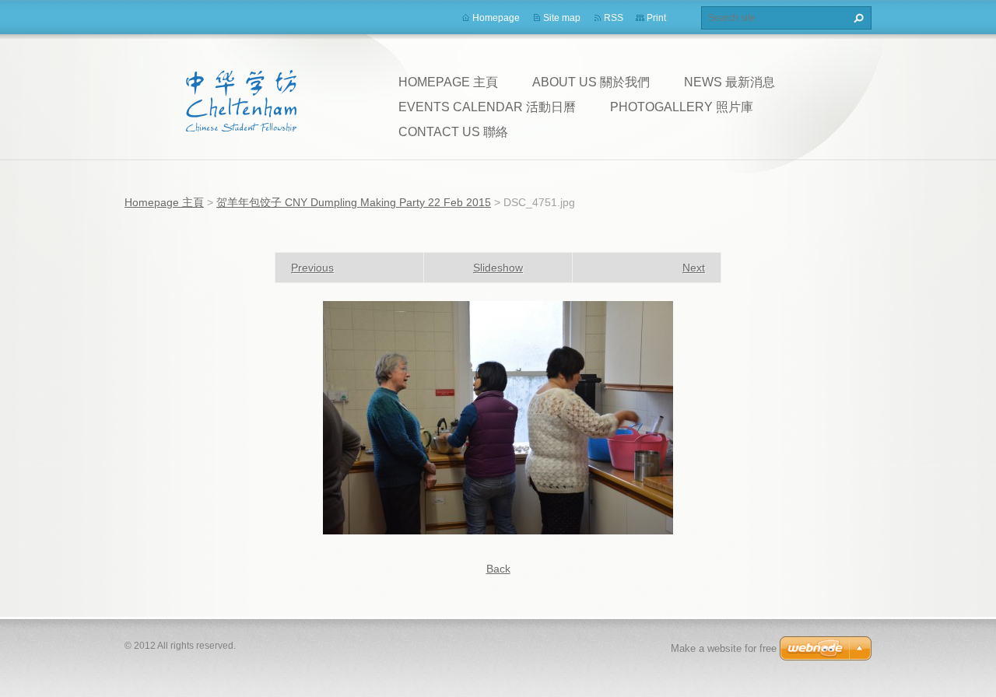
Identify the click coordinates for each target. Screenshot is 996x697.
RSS (613, 17)
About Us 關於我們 (591, 82)
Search (856, 18)
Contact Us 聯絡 (453, 131)
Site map (561, 17)
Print (656, 17)
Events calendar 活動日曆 (487, 107)
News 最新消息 (729, 82)
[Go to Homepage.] (241, 100)
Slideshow (498, 267)
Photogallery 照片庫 (681, 107)
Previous (312, 267)
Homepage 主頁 (448, 82)
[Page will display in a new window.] (498, 417)
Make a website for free (724, 648)
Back (498, 568)
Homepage (496, 17)
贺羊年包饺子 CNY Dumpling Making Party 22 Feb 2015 (353, 202)
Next (693, 267)
